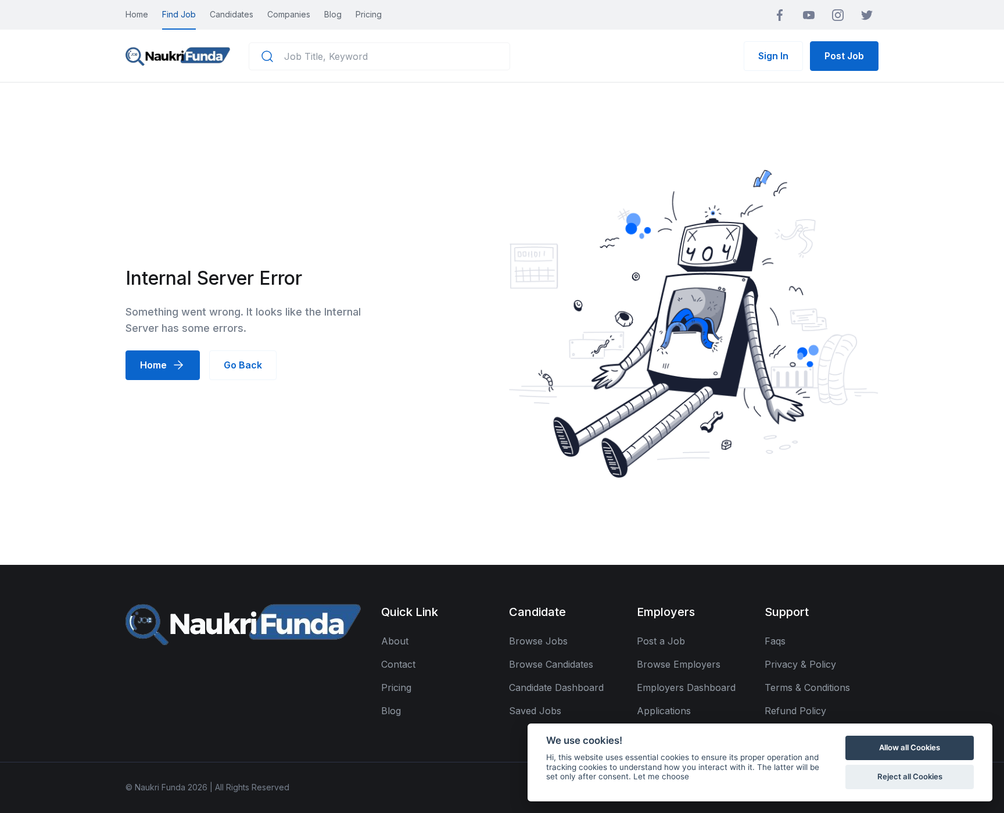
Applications (664, 711)
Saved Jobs (535, 711)
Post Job (844, 56)
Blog (333, 14)
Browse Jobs (538, 641)
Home (137, 14)
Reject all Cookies (909, 776)
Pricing (369, 14)
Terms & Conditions (807, 687)
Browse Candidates (551, 664)
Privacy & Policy (800, 664)
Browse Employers (678, 664)
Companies (288, 14)
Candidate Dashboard (556, 687)
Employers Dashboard (686, 687)
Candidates (231, 14)
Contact (398, 664)
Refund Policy (795, 711)
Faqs (775, 641)
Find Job (179, 14)
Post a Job (661, 641)
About (394, 641)
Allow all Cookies (909, 747)
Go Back (243, 365)
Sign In (773, 56)
